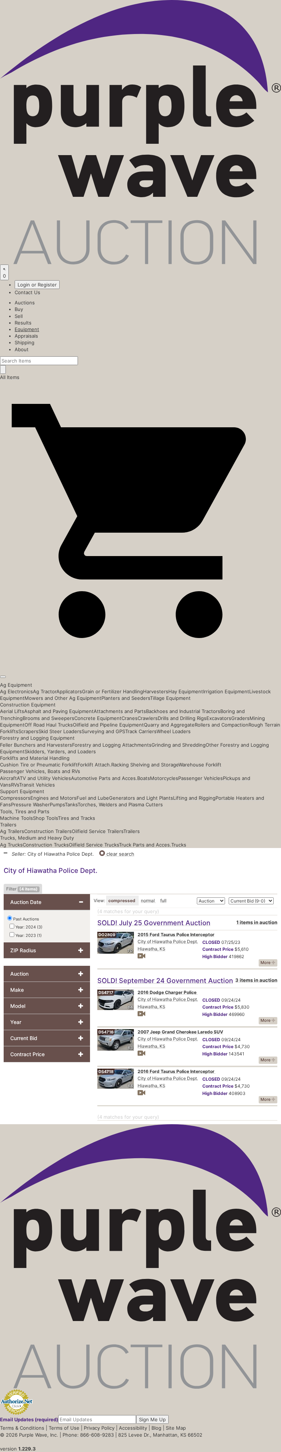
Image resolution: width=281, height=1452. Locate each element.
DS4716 (105, 1032)
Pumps (57, 804)
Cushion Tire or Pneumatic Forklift (39, 765)
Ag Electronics (16, 691)
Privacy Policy (99, 1428)
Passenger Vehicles (200, 778)
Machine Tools (16, 818)
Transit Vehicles (37, 785)
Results (23, 323)
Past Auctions (26, 919)
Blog (156, 1428)
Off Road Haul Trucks (49, 725)
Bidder (215, 956)
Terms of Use (64, 1428)
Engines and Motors (53, 798)
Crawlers (148, 718)
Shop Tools (45, 818)
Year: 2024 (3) (28, 927)
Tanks (71, 804)
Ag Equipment (16, 685)
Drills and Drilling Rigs (182, 718)
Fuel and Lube (92, 798)
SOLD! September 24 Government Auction (165, 980)
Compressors (15, 798)
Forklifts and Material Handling (35, 758)
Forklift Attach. (94, 765)
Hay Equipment (185, 691)
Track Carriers (141, 731)
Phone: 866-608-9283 (88, 1435)
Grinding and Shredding (178, 745)
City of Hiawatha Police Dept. (168, 941)
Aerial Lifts (12, 711)
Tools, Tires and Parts (24, 811)
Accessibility (133, 1428)
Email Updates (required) (29, 1419)
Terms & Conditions (22, 1428)
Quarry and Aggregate (169, 725)
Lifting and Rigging (194, 798)
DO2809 (106, 934)
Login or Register (37, 285)
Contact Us (27, 292)
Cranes (129, 718)
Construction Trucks (46, 845)
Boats (143, 778)
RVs (15, 785)
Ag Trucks (11, 845)
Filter (22, 889)
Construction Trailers (48, 831)
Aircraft (8, 778)
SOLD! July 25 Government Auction (153, 923)
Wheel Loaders (174, 731)
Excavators (218, 718)
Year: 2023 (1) (28, 935)
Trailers (8, 825)
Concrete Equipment (97, 718)
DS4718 (105, 1071)
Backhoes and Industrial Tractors (183, 711)
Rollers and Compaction (221, 725)
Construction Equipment (28, 705)
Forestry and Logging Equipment (37, 738)
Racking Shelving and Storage (145, 765)
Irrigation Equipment (226, 691)
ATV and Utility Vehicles (44, 778)
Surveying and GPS (103, 731)
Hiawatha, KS (151, 949)
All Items (9, 377)
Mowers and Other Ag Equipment (63, 698)
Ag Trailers (12, 831)
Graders (240, 718)
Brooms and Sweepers (48, 718)
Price (217, 949)
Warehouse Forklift (200, 765)
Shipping (24, 342)
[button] (140, 660)
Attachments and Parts (120, 711)
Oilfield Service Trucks (94, 845)
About (22, 349)
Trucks (178, 845)
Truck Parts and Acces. (145, 845)
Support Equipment (22, 791)
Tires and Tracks (76, 818)
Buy (19, 309)
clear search (119, 854)
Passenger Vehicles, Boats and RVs (40, 771)
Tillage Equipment (170, 698)
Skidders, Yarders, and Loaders (60, 751)
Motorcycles (164, 778)
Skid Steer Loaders (60, 731)
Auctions (25, 302)
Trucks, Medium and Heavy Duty (37, 838)
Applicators (69, 691)
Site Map (176, 1428)
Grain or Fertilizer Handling (112, 691)
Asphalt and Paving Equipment (59, 711)
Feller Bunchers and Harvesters (36, 745)
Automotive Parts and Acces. (104, 778)
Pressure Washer (30, 804)
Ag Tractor (44, 691)
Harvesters (155, 691)
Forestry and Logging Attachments (111, 745)
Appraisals (26, 336)
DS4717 (105, 992)
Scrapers (28, 731)
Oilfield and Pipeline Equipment (108, 725)
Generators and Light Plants (141, 798)
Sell (19, 316)
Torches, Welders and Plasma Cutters (120, 804)
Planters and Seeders (125, 698)
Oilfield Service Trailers (97, 831)
